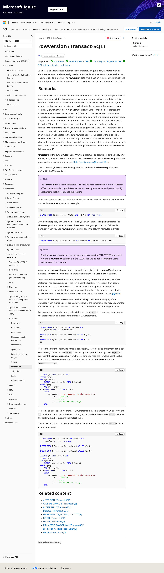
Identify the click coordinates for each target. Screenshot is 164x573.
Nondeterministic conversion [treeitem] (18, 338)
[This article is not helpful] (157, 55)
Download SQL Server (150, 29)
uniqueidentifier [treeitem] (18, 380)
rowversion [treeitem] (16, 366)
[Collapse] (32, 36)
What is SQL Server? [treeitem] (15, 70)
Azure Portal (130, 29)
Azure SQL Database (78, 61)
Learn (41, 38)
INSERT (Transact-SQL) (54, 521)
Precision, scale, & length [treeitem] (19, 355)
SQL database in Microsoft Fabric (54, 65)
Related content (140, 46)
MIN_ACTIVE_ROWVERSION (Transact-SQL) (63, 525)
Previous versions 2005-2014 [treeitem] (17, 61)
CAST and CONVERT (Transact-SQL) (60, 503)
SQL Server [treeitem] (9, 51)
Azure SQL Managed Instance (107, 61)
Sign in (158, 22)
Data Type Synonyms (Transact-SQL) (90, 162)
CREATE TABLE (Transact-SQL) (57, 507)
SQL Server (58, 38)
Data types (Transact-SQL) (55, 510)
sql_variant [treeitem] (16, 371)
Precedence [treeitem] (16, 344)
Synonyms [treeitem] (15, 349)
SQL (48, 38)
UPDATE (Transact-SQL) (54, 532)
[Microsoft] (4, 22)
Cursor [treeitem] (14, 362)
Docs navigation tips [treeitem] (14, 56)
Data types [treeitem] (15, 323)
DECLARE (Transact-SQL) (62, 514)
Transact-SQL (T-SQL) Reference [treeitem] (18, 263)
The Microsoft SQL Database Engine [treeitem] (19, 76)
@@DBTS (116, 293)
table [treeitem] (13, 376)
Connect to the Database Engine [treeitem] (17, 84)
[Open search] (151, 22)
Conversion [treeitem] (16, 332)
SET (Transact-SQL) (60, 528)
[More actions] (123, 38)
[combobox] (17, 41)
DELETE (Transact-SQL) (54, 518)
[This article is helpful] (154, 55)
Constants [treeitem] (15, 327)
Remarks (137, 43)
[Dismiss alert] (159, 5)
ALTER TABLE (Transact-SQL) (56, 500)
